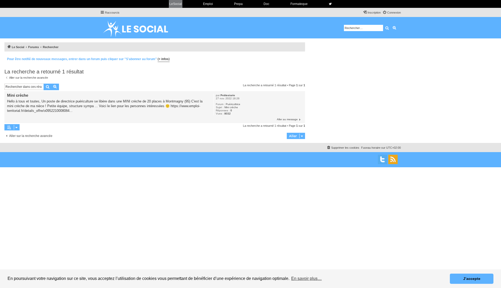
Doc (266, 4)
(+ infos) (164, 59)
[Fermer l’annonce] (300, 58)
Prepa (238, 4)
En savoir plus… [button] (306, 278)
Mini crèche (231, 107)
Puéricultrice (233, 104)
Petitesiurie (227, 95)
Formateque (299, 4)
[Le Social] (139, 27)
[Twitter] (382, 159)
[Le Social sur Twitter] (330, 4)
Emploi (208, 4)
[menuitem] (392, 12)
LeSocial (175, 4)
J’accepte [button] (471, 279)
